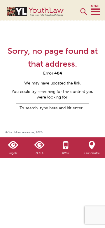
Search (83, 14)
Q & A (39, 153)
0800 (65, 153)
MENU (95, 10)
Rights (13, 153)
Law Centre (92, 153)
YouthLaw (46, 11)
